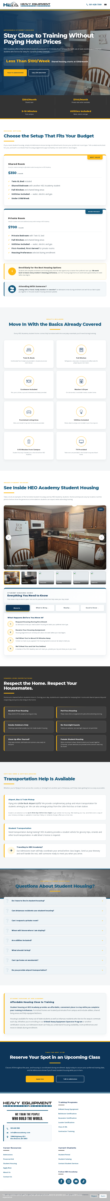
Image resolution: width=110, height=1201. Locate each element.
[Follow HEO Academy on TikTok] (83, 1181)
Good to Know (91, 608)
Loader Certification (66, 1122)
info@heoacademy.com (20, 1132)
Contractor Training (66, 1131)
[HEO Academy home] (27, 4)
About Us (6, 1172)
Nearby (66, 608)
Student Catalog (65, 1159)
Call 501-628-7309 (39, 72)
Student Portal (64, 1155)
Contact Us (7, 1177)
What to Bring (41, 608)
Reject (94, 1196)
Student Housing (10, 1163)
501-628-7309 (95, 4)
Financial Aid (8, 1159)
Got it (103, 1196)
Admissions (8, 1155)
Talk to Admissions (15, 72)
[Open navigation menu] (105, 4)
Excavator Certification (67, 1118)
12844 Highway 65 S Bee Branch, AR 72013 (18, 1137)
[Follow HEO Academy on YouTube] (76, 1181)
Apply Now (40, 1079)
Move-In (17, 608)
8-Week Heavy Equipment (68, 1109)
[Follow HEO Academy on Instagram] (69, 1181)
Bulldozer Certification (67, 1114)
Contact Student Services (68, 1163)
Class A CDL (62, 1127)
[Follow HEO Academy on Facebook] (61, 1181)
